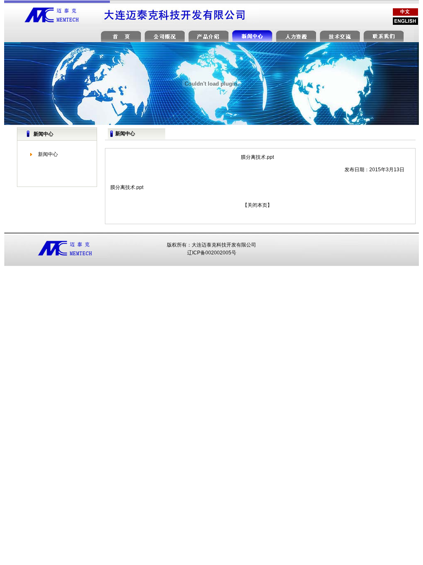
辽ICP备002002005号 (211, 253)
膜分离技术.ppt (126, 187)
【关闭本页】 (257, 205)
